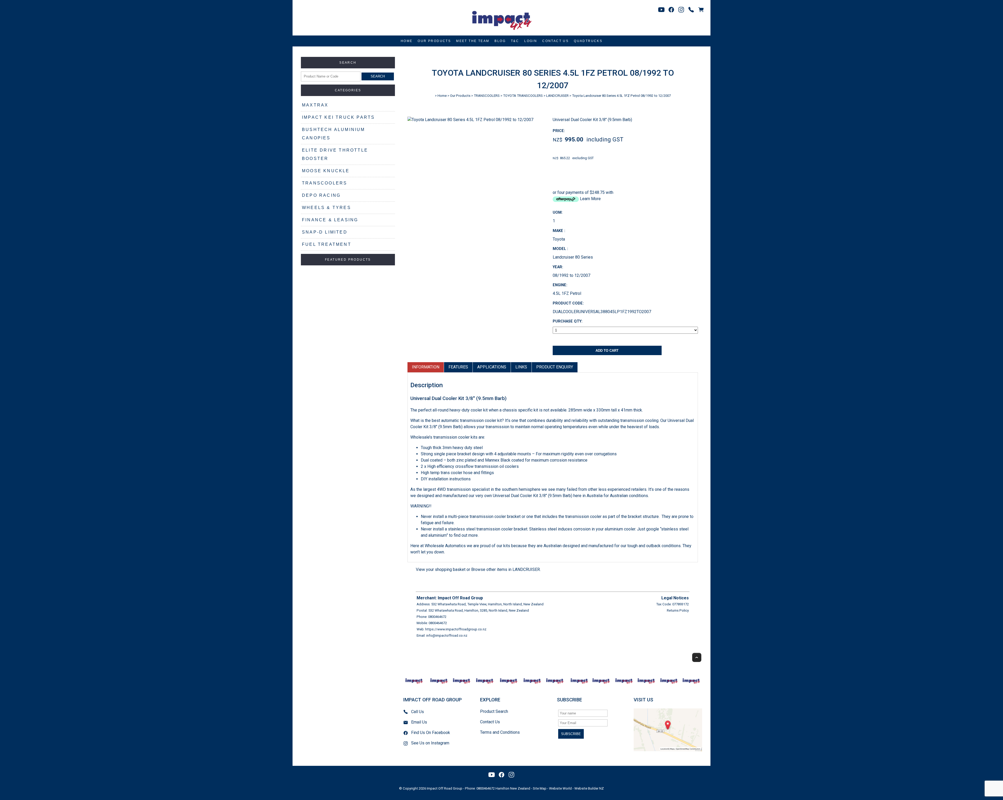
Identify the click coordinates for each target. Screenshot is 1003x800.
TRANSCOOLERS (324, 183)
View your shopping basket (440, 569)
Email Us (419, 722)
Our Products (434, 41)
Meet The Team (472, 41)
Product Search (494, 711)
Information (425, 367)
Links (521, 367)
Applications (491, 367)
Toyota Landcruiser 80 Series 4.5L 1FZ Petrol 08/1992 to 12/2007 (621, 96)
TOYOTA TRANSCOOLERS (523, 96)
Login (530, 41)
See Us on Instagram (430, 743)
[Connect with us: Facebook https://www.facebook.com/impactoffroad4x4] (671, 9)
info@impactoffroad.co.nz (446, 635)
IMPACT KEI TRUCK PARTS (338, 117)
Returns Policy (678, 610)
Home (407, 41)
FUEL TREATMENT (326, 244)
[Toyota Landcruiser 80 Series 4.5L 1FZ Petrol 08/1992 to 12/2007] (470, 119)
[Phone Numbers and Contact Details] (691, 9)
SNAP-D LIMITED (324, 232)
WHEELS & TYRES (326, 207)
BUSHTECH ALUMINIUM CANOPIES (333, 133)
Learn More (590, 198)
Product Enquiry (554, 367)
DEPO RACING (321, 195)
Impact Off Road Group (444, 788)
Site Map (539, 788)
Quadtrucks (588, 41)
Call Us (417, 711)
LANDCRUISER (557, 96)
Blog (500, 41)
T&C (515, 41)
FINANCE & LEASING (330, 220)
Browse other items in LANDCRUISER (505, 569)
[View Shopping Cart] (701, 9)
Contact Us (555, 41)
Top (696, 657)
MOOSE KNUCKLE (326, 171)
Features (458, 367)
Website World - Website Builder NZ (576, 788)
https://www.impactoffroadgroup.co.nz (455, 629)
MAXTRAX (315, 105)
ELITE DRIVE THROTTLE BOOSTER (335, 154)
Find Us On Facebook (430, 732)
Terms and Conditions (500, 732)
